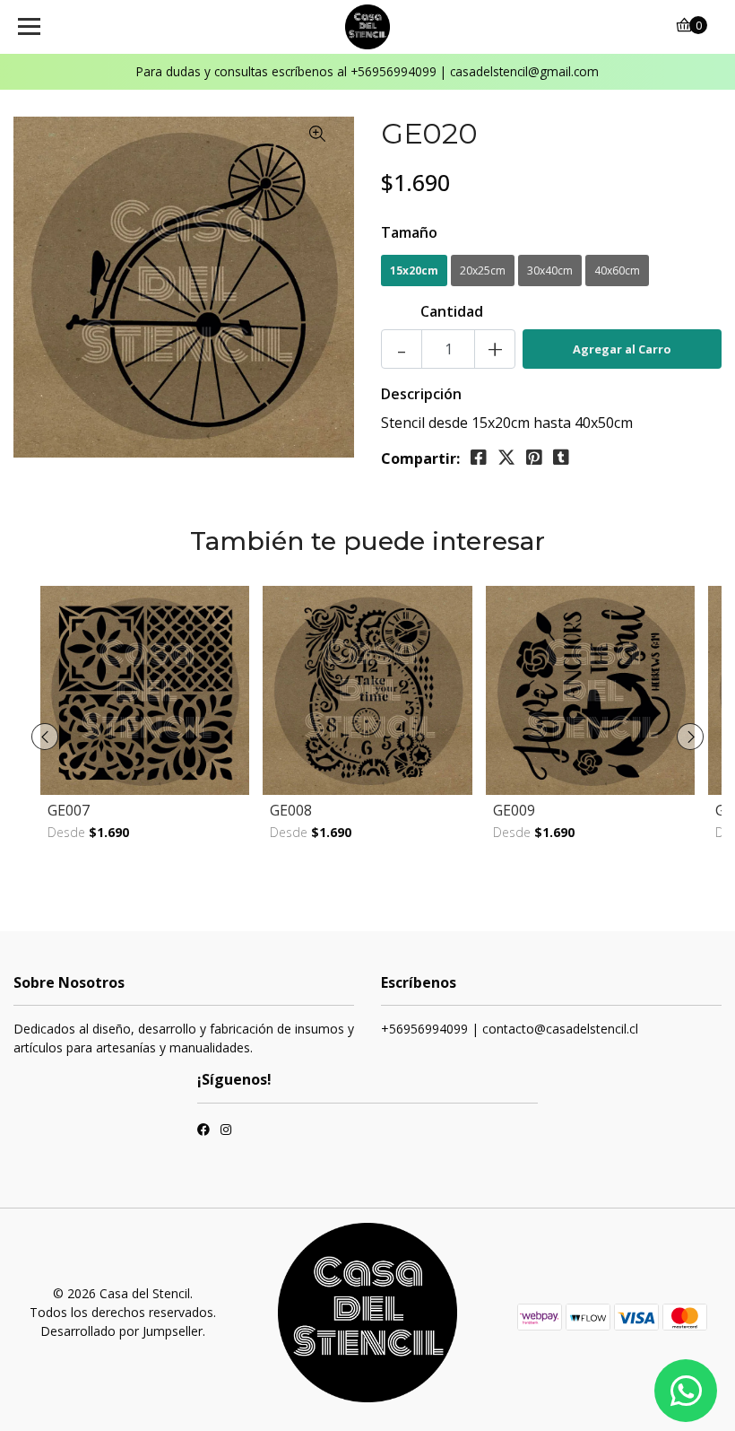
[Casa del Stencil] (368, 27)
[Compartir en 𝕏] (506, 458)
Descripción (421, 394)
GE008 (291, 810)
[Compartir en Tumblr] (561, 458)
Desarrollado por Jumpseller (121, 1330)
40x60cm (617, 270)
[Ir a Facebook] (203, 1131)
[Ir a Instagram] (225, 1131)
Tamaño (409, 232)
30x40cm (550, 270)
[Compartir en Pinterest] (534, 458)
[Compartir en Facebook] (479, 458)
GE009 (514, 810)
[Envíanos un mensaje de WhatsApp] (685, 1390)
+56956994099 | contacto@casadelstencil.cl (509, 1028)
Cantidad (451, 311)
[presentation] (44, 736)
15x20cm (414, 270)
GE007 (69, 810)
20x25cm (483, 270)
